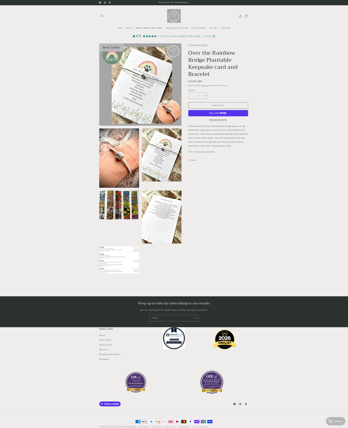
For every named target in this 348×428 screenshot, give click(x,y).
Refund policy (143, 426)
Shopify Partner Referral (109, 354)
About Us (103, 350)
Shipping (204, 85)
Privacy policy (156, 426)
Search (102, 335)
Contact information (200, 426)
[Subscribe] (195, 318)
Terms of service (170, 426)
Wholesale (104, 359)
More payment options (218, 119)
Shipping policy (184, 426)
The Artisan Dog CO (113, 426)
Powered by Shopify (128, 426)
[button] (102, 16)
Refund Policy (105, 340)
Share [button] (193, 160)
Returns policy (105, 345)
